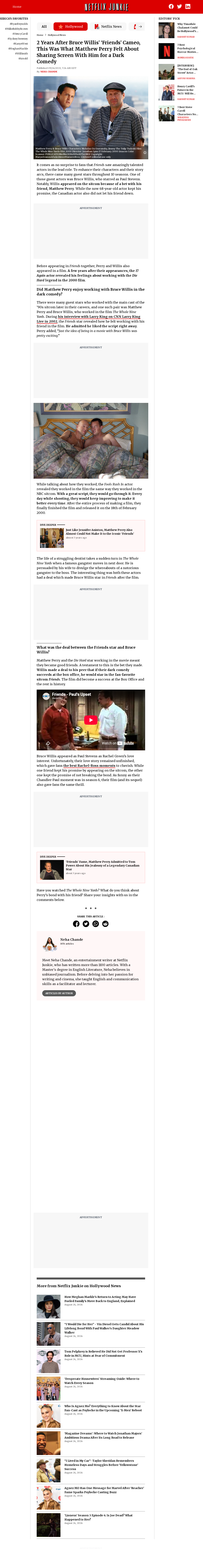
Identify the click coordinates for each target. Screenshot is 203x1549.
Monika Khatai (185, 57)
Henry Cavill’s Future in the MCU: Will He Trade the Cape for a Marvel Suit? (187, 90)
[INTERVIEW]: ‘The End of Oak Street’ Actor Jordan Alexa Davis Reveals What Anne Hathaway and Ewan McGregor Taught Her (187, 69)
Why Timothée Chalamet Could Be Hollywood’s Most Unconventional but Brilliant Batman (187, 28)
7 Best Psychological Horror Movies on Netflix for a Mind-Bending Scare (186, 48)
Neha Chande (48, 71)
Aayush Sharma (186, 78)
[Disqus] (90, 1159)
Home (17, 7)
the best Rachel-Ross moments (89, 766)
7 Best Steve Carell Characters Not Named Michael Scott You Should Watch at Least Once (187, 111)
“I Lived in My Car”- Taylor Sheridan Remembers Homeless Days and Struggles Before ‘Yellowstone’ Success (101, 1465)
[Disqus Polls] (91, 1053)
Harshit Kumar (186, 37)
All (44, 26)
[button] (146, 153)
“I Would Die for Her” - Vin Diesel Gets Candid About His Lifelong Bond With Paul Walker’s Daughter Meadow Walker (104, 1328)
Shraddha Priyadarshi (184, 118)
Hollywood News (57, 35)
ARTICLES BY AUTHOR (59, 993)
